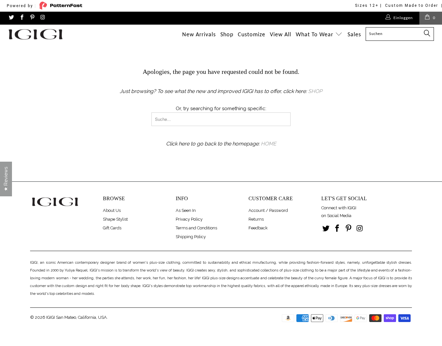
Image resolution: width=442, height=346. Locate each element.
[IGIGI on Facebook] (21, 18)
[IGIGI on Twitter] (11, 18)
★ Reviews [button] (6, 179)
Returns (256, 219)
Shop (226, 35)
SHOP (315, 91)
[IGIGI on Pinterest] (32, 18)
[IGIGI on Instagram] (42, 18)
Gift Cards (112, 227)
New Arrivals (199, 35)
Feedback (258, 227)
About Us (112, 210)
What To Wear (315, 35)
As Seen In (186, 210)
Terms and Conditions (196, 227)
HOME (268, 144)
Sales (354, 35)
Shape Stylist (115, 219)
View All (280, 35)
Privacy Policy (189, 219)
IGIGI (50, 317)
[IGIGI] (38, 34)
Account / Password (268, 210)
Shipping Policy (191, 236)
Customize (251, 35)
